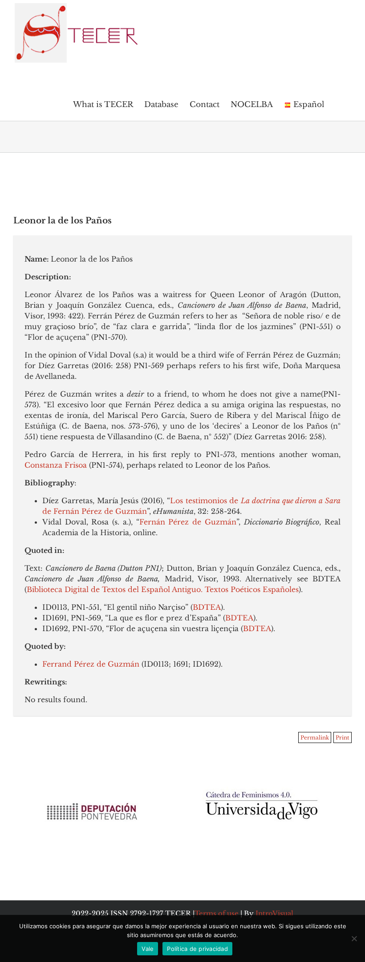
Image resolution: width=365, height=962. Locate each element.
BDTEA (207, 607)
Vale (148, 948)
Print (342, 737)
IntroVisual (274, 913)
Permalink (314, 737)
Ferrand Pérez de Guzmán (90, 664)
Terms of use (217, 913)
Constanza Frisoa (55, 465)
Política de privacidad (197, 948)
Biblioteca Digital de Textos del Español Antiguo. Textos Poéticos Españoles (163, 589)
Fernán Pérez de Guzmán (187, 521)
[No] (353, 938)
